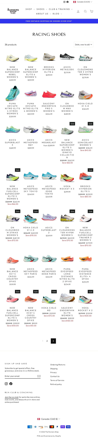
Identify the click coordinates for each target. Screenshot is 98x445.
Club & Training (60, 9)
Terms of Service (57, 380)
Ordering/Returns (57, 364)
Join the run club (11, 397)
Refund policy (56, 384)
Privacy (53, 372)
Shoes (41, 9)
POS (38, 436)
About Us (42, 13)
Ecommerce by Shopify (52, 436)
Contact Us (55, 376)
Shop (29, 9)
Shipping (54, 368)
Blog (56, 13)
